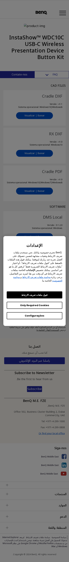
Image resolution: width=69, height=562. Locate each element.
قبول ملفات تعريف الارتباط (34, 295)
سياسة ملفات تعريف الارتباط (36, 277)
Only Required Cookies (34, 305)
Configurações (34, 315)
